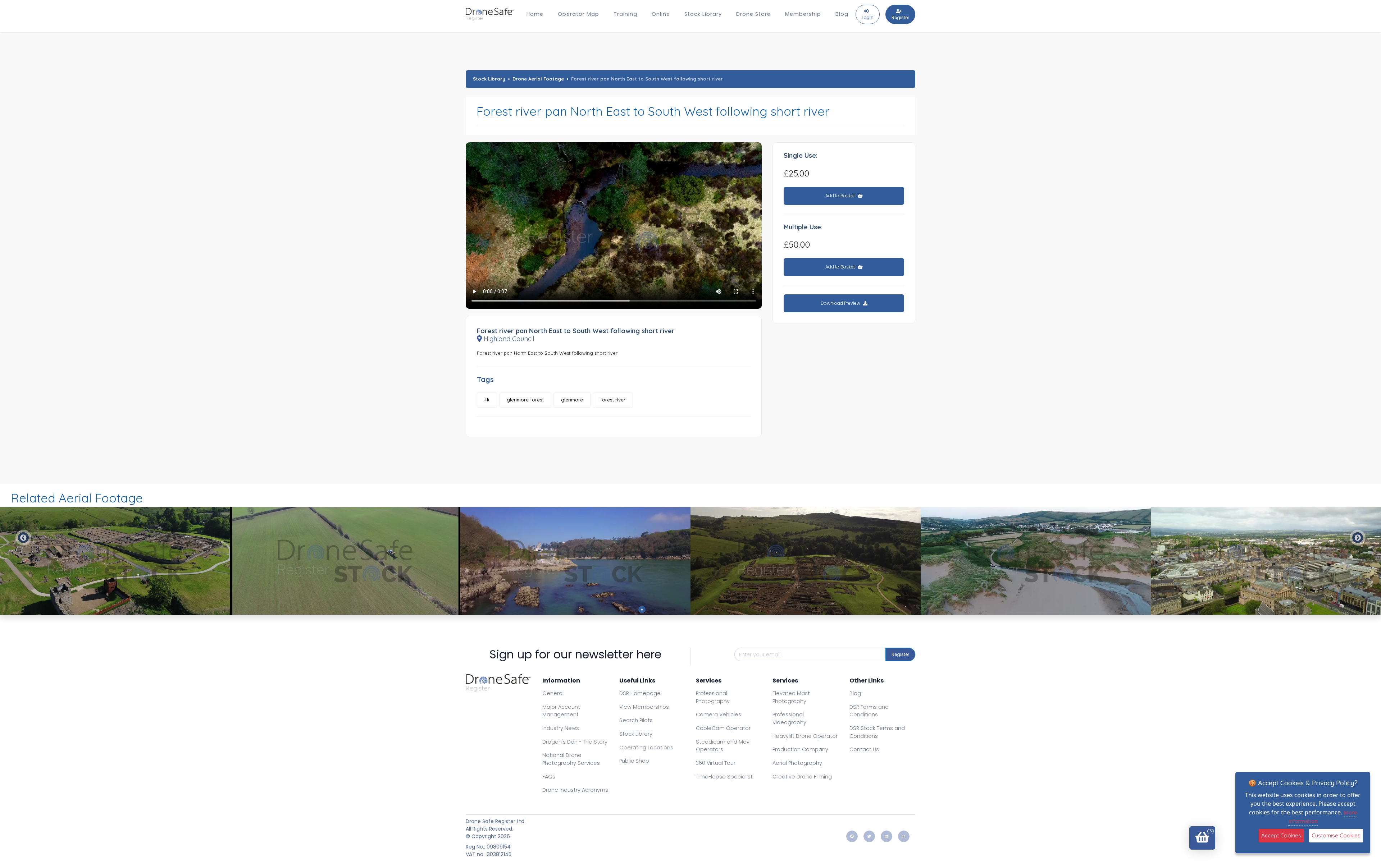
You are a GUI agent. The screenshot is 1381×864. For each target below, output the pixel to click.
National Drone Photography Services (571, 759)
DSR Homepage (640, 693)
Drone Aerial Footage (538, 79)
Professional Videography (789, 718)
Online (661, 14)
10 (739, 609)
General (553, 693)
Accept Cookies (1281, 835)
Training (625, 14)
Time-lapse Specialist (724, 776)
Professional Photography (713, 697)
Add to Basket (840, 196)
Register (900, 654)
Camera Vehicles (718, 714)
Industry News (560, 728)
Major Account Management (561, 710)
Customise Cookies (1336, 835)
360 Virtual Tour (715, 763)
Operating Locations (646, 747)
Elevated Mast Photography (791, 697)
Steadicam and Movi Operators (723, 745)
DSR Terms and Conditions (869, 710)
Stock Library (703, 14)
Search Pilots (636, 720)
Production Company (800, 749)
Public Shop (634, 760)
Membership (803, 14)
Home (535, 14)
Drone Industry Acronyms (575, 790)
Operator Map (578, 14)
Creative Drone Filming (802, 776)
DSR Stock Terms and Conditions (877, 732)
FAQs (548, 776)
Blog (841, 14)
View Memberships (644, 707)
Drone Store (753, 14)
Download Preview (841, 303)
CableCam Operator (723, 728)
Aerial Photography (797, 763)
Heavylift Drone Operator (805, 736)
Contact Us (864, 749)
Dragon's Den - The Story (574, 741)
